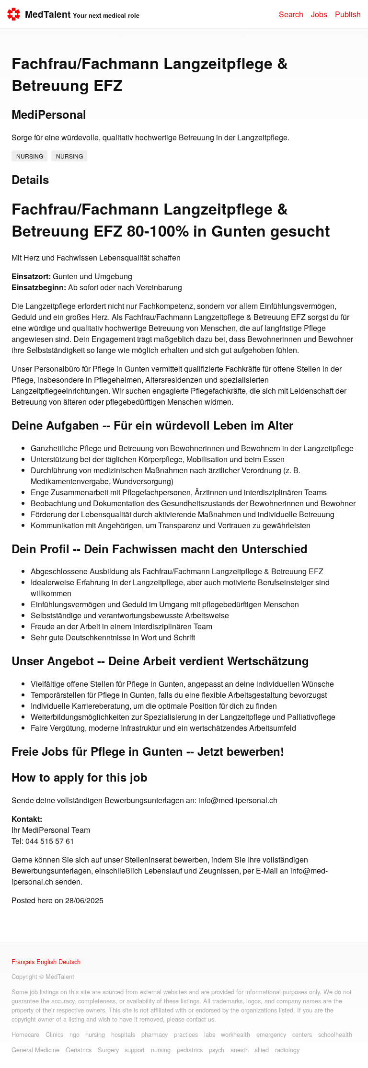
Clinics (54, 1034)
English (46, 961)
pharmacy (154, 1034)
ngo (74, 1034)
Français (23, 961)
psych (216, 1049)
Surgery (108, 1049)
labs (209, 1034)
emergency (271, 1034)
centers (302, 1034)
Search (291, 14)
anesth (239, 1049)
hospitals (123, 1034)
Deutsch (69, 961)
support (135, 1049)
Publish (348, 14)
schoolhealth (335, 1034)
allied (261, 1049)
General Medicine (35, 1049)
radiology (287, 1049)
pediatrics (190, 1049)
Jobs (319, 14)
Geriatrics (79, 1049)
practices (186, 1034)
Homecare (25, 1034)
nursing (29, 156)
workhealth (235, 1034)
